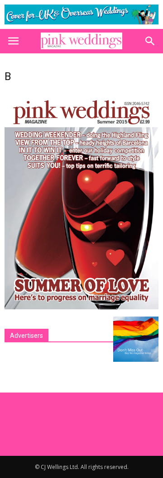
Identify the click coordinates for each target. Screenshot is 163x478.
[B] (81, 307)
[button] (150, 41)
